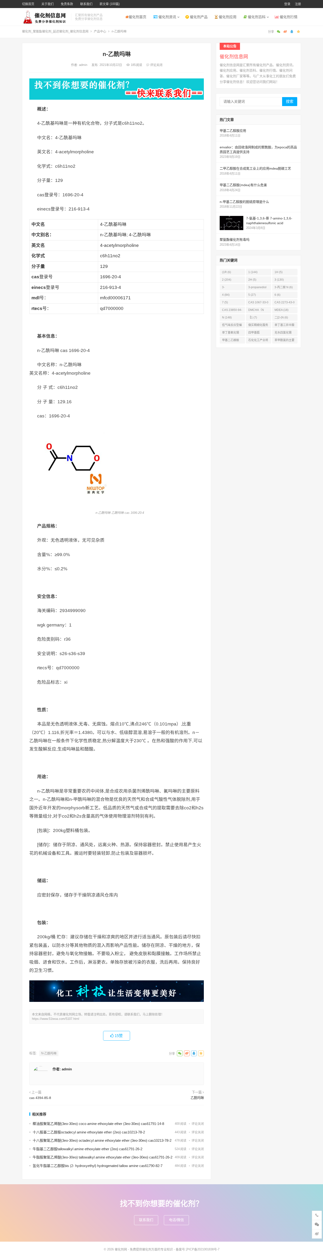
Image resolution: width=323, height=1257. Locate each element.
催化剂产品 (198, 17)
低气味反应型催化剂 (232, 325)
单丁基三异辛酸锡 (284, 325)
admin (83, 65)
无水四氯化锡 (283, 333)
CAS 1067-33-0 (258, 303)
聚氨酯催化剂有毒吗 (234, 239)
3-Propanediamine (232, 288)
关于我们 (47, 4)
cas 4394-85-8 (40, 1098)
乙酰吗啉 (197, 1098)
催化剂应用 (227, 17)
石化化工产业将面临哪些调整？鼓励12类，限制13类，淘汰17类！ (258, 341)
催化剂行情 (288, 17)
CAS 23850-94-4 (232, 310)
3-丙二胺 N (284, 287)
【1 (252, 317)
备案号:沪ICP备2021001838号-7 (197, 1249)
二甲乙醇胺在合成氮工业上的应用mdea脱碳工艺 (255, 168)
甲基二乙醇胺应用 (233, 131)
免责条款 (67, 4)
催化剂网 (121, 1249)
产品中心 (100, 31)
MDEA (281, 310)
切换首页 (28, 4)
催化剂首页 (137, 17)
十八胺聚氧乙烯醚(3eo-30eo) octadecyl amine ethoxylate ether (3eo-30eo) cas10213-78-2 (102, 1140)
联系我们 (86, 4)
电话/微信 (176, 1220)
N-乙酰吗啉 (49, 1053)
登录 (287, 4)
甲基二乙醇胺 (230, 341)
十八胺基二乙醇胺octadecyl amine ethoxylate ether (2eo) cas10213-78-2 (89, 1132)
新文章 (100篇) (110, 4)
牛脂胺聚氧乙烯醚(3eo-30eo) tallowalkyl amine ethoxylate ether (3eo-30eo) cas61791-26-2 (102, 1157)
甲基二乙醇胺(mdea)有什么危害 (243, 185)
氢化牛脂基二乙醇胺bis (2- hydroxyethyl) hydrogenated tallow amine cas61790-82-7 (97, 1166)
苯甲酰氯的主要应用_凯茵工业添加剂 (284, 341)
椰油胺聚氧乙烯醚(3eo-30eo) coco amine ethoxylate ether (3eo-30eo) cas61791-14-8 (98, 1124)
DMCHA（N (256, 310)
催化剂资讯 (166, 17)
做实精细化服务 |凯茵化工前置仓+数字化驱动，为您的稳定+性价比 (258, 325)
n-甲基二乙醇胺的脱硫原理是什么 (244, 202)
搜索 (289, 101)
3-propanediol (257, 288)
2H (252, 279)
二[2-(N (281, 317)
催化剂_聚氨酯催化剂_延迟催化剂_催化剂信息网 (55, 31)
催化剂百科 (256, 17)
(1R (226, 272)
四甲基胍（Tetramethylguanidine (258, 333)
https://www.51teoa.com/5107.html (55, 1019)
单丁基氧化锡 (230, 333)
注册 (298, 4)
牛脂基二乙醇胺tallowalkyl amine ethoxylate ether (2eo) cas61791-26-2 (87, 1149)
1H (279, 272)
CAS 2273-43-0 (285, 303)
